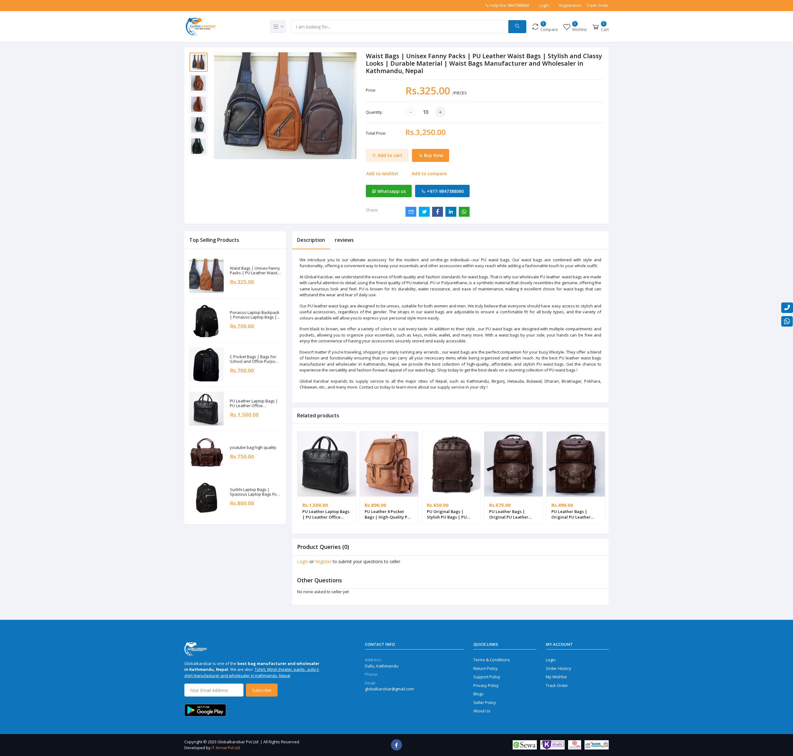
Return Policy (485, 668)
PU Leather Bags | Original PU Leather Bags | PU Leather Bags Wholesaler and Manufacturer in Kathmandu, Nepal (512, 514)
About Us (481, 711)
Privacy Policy (486, 685)
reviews (344, 240)
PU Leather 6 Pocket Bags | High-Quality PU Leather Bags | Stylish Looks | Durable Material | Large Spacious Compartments (388, 514)
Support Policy (486, 677)
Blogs (478, 694)
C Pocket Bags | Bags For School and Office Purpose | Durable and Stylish (255, 359)
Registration (570, 5)
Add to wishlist (382, 173)
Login (544, 5)
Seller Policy (484, 702)
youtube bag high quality (253, 447)
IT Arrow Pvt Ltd (226, 747)
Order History (558, 668)
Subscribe (261, 690)
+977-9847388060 (445, 191)
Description (311, 240)
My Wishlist (556, 677)
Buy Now (433, 155)
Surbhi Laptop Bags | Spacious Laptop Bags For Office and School (254, 492)
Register (323, 561)
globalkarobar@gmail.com (389, 689)
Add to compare (429, 173)
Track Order (597, 5)
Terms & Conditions (491, 660)
